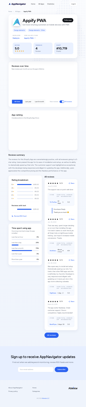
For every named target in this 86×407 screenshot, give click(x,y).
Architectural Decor (57, 251)
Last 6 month (39, 102)
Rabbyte (16, 38)
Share (72, 183)
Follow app (68, 20)
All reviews (68, 102)
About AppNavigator (15, 388)
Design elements (19, 30)
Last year (28, 102)
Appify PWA (29, 38)
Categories (36, 391)
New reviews (54, 102)
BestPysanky (54, 324)
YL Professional (55, 202)
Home (33, 4)
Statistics (50, 4)
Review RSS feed (20, 216)
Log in (73, 4)
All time (17, 102)
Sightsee (53, 293)
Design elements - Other (37, 30)
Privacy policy (13, 391)
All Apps (41, 4)
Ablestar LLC (45, 398)
